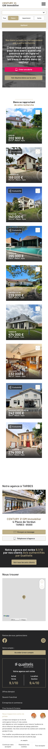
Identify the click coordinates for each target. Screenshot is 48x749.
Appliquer (24, 25)
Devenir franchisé (9, 697)
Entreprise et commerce (12, 703)
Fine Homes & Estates (11, 708)
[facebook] (4, 640)
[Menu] (44, 3)
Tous (4, 18)
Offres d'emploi (8, 691)
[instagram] (43, 640)
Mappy (24, 620)
